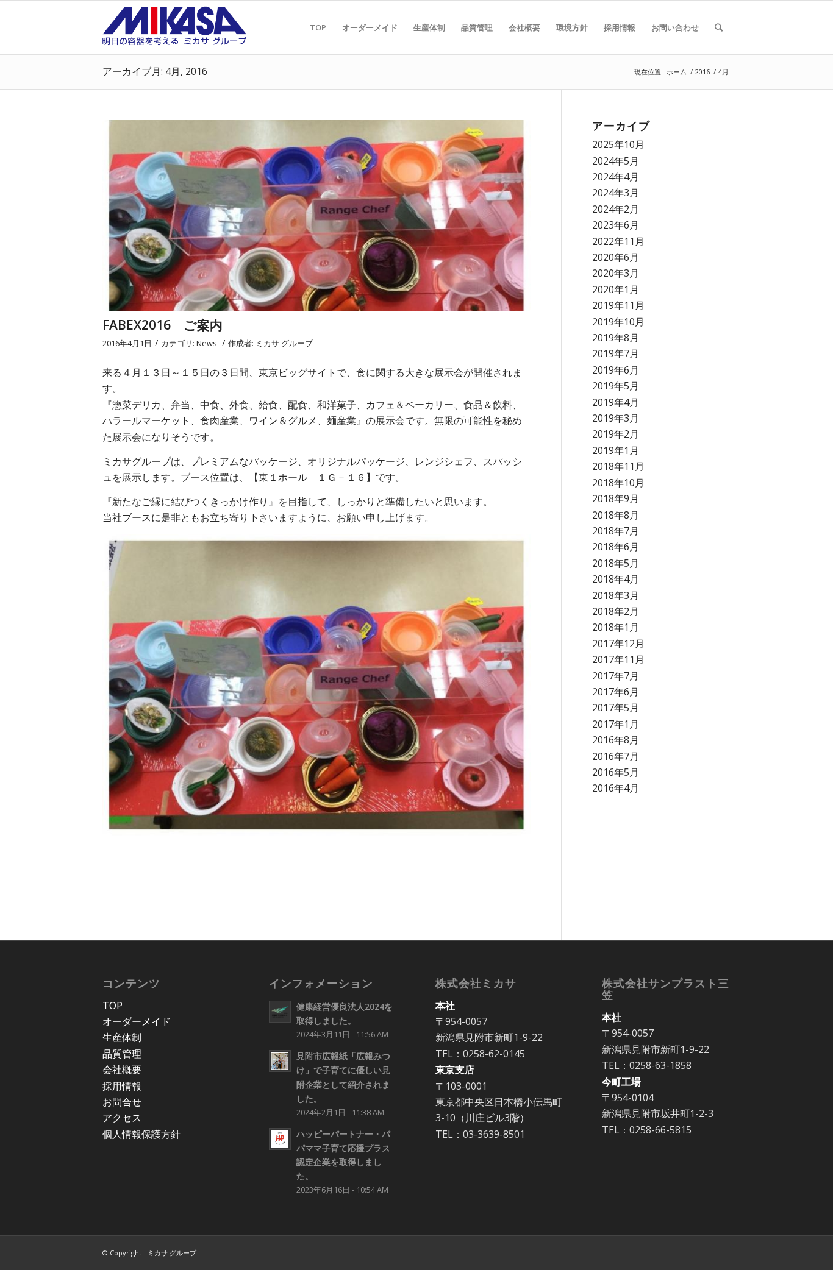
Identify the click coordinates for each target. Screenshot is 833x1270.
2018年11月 (618, 466)
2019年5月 (615, 385)
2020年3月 (615, 273)
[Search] (719, 27)
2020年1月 (615, 289)
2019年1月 (615, 450)
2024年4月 (615, 176)
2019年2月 (615, 434)
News (206, 343)
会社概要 (121, 1069)
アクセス (121, 1117)
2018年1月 (615, 627)
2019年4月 (615, 402)
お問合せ (121, 1102)
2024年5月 (615, 161)
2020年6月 (615, 257)
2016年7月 (615, 756)
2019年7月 (615, 353)
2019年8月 (615, 337)
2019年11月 (618, 305)
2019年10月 (618, 321)
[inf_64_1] (316, 215)
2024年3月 (615, 192)
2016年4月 (615, 788)
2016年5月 (615, 772)
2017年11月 (618, 659)
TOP (112, 1005)
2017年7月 (615, 676)
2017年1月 (615, 724)
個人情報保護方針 (141, 1134)
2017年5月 (615, 707)
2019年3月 (615, 418)
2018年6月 (615, 546)
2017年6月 (615, 691)
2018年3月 (615, 595)
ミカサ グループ (284, 343)
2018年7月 (615, 530)
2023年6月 (615, 225)
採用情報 (121, 1086)
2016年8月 (615, 740)
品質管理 (121, 1053)
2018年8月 (615, 515)
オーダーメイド (136, 1021)
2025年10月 (618, 144)
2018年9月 (615, 498)
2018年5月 (615, 563)
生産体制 (121, 1037)
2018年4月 (615, 579)
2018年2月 (615, 611)
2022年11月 (618, 241)
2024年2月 (615, 209)
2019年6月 (615, 370)
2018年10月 (618, 482)
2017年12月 (618, 643)
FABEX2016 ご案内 (162, 324)
